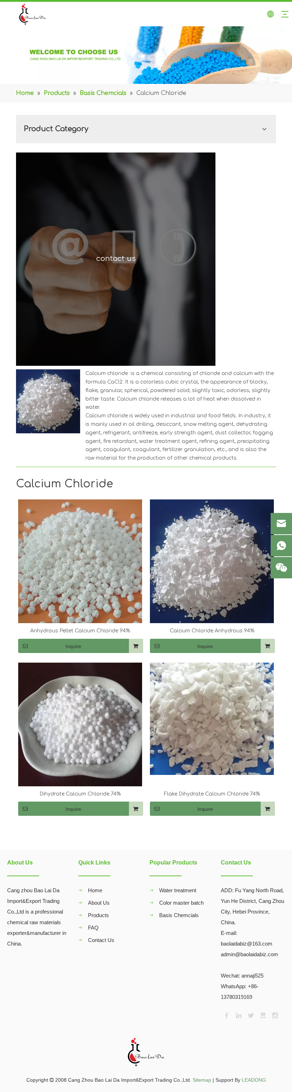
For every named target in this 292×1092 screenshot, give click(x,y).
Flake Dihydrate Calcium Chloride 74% (212, 794)
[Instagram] (274, 1015)
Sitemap (202, 1080)
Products (98, 915)
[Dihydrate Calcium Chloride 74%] (80, 724)
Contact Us (101, 940)
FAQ (93, 928)
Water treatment (177, 890)
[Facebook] (226, 1015)
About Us (99, 903)
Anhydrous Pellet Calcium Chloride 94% (80, 630)
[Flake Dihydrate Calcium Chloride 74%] (212, 718)
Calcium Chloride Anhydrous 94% (212, 630)
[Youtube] (262, 1015)
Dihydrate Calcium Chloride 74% (80, 794)
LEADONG (254, 1080)
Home (95, 890)
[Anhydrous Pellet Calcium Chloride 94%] (80, 581)
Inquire (73, 646)
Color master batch (181, 903)
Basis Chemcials (179, 915)
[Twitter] (250, 1015)
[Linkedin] (238, 1015)
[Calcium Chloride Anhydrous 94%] (212, 561)
